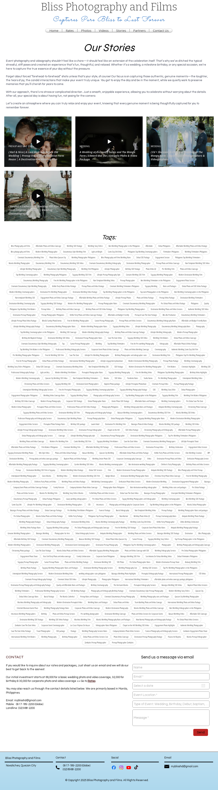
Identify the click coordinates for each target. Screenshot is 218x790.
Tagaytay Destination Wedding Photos (20, 452)
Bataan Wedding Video (176, 613)
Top (63, 343)
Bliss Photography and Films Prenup (190, 470)
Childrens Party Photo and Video (45, 481)
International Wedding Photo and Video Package (184, 602)
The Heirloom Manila (121, 585)
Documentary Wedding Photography (35, 280)
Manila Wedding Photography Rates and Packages (113, 619)
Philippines (194, 303)
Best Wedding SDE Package (195, 498)
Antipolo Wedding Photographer (111, 533)
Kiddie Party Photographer (166, 521)
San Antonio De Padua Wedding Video (159, 556)
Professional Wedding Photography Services (50, 590)
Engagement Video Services (28, 424)
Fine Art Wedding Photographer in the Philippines (70, 280)
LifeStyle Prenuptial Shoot (189, 441)
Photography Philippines (110, 406)
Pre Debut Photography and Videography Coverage (92, 527)
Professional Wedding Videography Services (71, 349)
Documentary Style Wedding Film (74, 251)
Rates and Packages (169, 286)
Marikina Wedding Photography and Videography (34, 602)
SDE (154, 389)
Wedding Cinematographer (171, 498)
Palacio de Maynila (174, 636)
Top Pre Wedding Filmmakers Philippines (182, 435)
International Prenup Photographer (181, 573)
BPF (209, 452)
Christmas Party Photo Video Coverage (167, 475)
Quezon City (199, 590)
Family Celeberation (83, 556)
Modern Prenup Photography (50, 401)
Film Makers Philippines (50, 447)
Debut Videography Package (56, 521)
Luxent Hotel (95, 424)
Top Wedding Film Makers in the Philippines (35, 349)
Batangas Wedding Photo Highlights (124, 573)
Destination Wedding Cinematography (22, 303)
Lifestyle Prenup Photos (123, 297)
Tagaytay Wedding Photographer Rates (151, 418)
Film (109, 470)
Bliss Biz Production (169, 314)
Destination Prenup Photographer (24, 314)
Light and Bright (97, 251)
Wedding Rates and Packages (98, 602)
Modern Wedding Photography (18, 481)
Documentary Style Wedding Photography (61, 268)
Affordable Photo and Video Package (23, 447)
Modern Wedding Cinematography (28, 378)
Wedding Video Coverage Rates (54, 395)
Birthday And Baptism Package (32, 337)
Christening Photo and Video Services (36, 383)
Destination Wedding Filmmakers (191, 297)
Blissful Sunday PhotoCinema (52, 320)
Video (149, 458)
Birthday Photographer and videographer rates (131, 355)
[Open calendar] (203, 685)
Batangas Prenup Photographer (154, 493)
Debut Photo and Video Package (53, 360)
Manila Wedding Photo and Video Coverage (149, 607)
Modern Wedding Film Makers (65, 372)
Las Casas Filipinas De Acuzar (80, 625)
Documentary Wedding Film (45, 263)
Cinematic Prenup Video (160, 383)
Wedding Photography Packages (30, 521)
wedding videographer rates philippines (92, 573)
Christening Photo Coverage (197, 406)
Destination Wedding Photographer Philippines (146, 435)
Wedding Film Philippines (90, 268)
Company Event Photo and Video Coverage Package (30, 487)
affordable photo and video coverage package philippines (173, 579)
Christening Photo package (21, 550)
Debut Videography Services (85, 533)
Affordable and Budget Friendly (118, 314)
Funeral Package (104, 510)
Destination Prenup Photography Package (148, 636)
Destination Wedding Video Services (61, 429)
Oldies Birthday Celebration (189, 521)
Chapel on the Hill (114, 429)
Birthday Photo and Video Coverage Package (130, 332)
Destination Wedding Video (80, 521)
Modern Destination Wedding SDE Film (86, 475)
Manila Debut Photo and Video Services (70, 550)
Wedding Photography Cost (128, 567)
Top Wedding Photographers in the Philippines (119, 291)
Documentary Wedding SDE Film (159, 412)
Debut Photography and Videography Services (37, 435)
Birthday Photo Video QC (142, 516)
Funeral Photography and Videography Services (161, 630)
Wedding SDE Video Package (59, 619)
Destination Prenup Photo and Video (169, 458)
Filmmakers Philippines (171, 251)
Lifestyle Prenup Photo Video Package (23, 320)
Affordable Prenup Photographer (189, 429)
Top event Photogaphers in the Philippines (154, 291)
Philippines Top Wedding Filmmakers (187, 257)
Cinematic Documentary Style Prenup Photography (146, 590)
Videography (164, 343)
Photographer (166, 544)
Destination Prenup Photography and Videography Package (31, 585)
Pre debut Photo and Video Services (104, 498)
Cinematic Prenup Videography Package (38, 579)
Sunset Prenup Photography (104, 320)
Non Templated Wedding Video (145, 510)
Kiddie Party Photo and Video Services (167, 452)
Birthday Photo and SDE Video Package (99, 309)
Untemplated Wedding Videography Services (38, 389)
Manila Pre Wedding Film (48, 493)
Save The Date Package (43, 550)
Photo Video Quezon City (57, 257)
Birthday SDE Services (150, 567)
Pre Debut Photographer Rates (140, 562)
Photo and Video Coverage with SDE (137, 550)
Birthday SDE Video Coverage (25, 401)
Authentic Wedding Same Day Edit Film (185, 349)
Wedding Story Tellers (95, 245)
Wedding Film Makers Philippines (195, 395)
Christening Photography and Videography (158, 429)
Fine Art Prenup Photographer (26, 360)
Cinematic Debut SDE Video (67, 579)
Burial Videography (122, 510)
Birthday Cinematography (99, 585)
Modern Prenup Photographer (187, 332)
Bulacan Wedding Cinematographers (130, 412)
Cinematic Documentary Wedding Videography (105, 263)
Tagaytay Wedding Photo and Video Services (38, 412)
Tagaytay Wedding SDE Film (81, 274)
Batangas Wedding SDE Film (130, 556)
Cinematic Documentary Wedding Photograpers (159, 441)
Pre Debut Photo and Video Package (173, 303)
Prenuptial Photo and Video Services (49, 406)
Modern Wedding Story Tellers (179, 590)
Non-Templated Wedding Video (104, 280)
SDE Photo (120, 562)
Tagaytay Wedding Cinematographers (56, 464)
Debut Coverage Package (53, 510)
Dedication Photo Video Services (130, 481)
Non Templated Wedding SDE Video (197, 263)
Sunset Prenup (137, 539)
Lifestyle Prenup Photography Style (108, 274)
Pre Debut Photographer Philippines (194, 550)
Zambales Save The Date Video (25, 625)
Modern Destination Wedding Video (61, 573)
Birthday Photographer (69, 636)
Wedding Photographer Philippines (83, 257)
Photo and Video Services (25, 493)
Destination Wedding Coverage (115, 613)
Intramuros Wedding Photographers (23, 613)
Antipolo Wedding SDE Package (161, 470)
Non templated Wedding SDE (25, 297)
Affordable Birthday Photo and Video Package (94, 297)
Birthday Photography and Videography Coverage (193, 544)
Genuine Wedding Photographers (19, 533)
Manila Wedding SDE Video (185, 412)
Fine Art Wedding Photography (196, 475)
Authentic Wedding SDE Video (198, 309)
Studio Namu (148, 378)
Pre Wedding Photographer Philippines (26, 355)
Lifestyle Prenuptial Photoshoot (136, 383)
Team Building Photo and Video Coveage (148, 602)
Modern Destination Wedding (156, 481)
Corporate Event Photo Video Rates (153, 527)
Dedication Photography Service (198, 458)
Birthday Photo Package (28, 567)
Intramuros (100, 504)
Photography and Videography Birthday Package (107, 590)
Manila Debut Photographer (196, 504)
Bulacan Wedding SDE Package (89, 539)
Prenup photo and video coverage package (43, 458)
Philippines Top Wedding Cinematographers (143, 251)
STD (89, 504)
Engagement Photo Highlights (165, 625)
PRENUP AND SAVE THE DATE (23, 146)
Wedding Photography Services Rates (94, 630)
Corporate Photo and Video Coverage (87, 607)
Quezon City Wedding (106, 452)
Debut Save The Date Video (129, 493)
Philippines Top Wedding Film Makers (23, 309)
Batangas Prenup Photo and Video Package (24, 510)
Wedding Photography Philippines (55, 274)
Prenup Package (167, 510)
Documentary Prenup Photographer (113, 435)
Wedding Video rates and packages (174, 487)
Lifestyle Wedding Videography (161, 332)
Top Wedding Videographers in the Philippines (165, 504)
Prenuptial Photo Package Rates (54, 424)
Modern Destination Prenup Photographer (131, 470)
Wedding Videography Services (165, 550)
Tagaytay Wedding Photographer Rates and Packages (60, 567)
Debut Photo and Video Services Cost (95, 636)
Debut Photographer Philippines (122, 418)
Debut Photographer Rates (97, 401)
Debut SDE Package (143, 257)
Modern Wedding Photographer (46, 251)
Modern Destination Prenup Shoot (167, 562)
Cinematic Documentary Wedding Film (31, 257)
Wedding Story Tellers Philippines (19, 366)
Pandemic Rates (132, 378)
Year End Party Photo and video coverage (57, 556)
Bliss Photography (204, 533)
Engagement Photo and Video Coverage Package (57, 297)
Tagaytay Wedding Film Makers (107, 441)
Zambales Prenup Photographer (95, 642)
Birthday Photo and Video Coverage (68, 309)
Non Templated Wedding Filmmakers (85, 378)
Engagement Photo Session (185, 280)
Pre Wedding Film (168, 268)
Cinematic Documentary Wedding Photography (57, 539)
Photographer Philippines (110, 579)
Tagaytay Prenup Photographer (28, 562)
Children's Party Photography (171, 464)
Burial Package (49, 596)
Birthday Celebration (176, 447)
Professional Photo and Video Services (127, 447)
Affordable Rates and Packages (145, 401)
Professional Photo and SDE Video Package (81, 406)
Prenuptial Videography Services (145, 585)
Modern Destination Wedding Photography (143, 360)
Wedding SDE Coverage (68, 332)
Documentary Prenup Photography (25, 498)
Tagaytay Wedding (151, 286)
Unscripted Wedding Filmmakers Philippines (186, 493)
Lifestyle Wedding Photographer (31, 268)
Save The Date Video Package (21, 630)
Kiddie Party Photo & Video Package (64, 286)
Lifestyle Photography (89, 579)
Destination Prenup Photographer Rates (88, 337)
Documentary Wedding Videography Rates (161, 320)
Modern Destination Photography (117, 607)
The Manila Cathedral (67, 596)
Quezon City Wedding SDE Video (56, 378)
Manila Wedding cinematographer (111, 464)
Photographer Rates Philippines (114, 487)
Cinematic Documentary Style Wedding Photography (28, 286)
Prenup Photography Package (184, 383)
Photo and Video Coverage (189, 268)
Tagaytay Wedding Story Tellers (158, 539)
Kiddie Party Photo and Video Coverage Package (86, 314)
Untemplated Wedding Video (192, 378)
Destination (189, 533)
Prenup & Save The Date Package (146, 314)
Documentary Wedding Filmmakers (193, 314)
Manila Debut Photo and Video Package (49, 516)
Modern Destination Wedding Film (190, 274)
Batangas (207, 481)
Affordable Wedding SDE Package (97, 447)
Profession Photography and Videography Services (35, 418)
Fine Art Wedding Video (144, 372)
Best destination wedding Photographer (142, 464)
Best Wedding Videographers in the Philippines (185, 607)
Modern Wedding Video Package (72, 470)
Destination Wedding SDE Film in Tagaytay (40, 470)
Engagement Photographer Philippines (24, 395)
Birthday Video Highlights (198, 372)
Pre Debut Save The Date (194, 401)
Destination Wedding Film (161, 355)
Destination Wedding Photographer (138, 263)
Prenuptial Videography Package (153, 573)
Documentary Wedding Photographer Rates (60, 326)
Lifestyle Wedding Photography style (83, 435)
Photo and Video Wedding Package (76, 562)
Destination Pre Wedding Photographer (53, 291)
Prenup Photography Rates (96, 418)
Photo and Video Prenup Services (64, 613)
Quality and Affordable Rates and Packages (70, 585)
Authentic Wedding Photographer (192, 625)
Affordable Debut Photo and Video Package (134, 452)
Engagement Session (162, 257)
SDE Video (118, 378)
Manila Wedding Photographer (19, 263)
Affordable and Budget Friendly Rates (194, 320)
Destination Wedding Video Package (85, 291)
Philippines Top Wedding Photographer (171, 372)
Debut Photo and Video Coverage (185, 337)
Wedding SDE (206, 366)
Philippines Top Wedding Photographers (131, 309)
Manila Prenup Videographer (197, 636)
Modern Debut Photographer (21, 406)
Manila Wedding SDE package (169, 424)
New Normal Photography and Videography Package (153, 619)
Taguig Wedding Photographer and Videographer (139, 498)
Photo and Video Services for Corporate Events (147, 613)
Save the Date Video (131, 441)
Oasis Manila (46, 475)
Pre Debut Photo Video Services (187, 619)
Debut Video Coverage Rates (28, 596)
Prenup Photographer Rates (107, 303)
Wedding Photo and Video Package (73, 481)
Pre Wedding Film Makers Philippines (80, 510)
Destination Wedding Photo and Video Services (166, 309)
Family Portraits (58, 487)
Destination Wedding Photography (48, 544)
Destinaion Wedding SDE (102, 562)
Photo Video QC (151, 268)
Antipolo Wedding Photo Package (193, 516)
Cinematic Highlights (188, 366)
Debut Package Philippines (51, 498)
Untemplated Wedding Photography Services (28, 573)
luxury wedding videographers (76, 498)
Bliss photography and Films (20, 251)
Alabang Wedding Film (193, 562)
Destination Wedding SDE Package (31, 619)
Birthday (44, 613)
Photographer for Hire (62, 533)
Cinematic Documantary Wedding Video (69, 366)
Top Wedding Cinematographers (27, 274)
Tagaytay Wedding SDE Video (137, 337)
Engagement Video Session (198, 447)
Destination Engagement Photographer (185, 481)
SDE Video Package (131, 429)
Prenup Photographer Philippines (53, 314)
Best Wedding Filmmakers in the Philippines (156, 280)
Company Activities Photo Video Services (126, 630)
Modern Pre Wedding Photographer (80, 303)
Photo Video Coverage (121, 636)
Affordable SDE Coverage (198, 613)
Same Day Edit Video (115, 251)
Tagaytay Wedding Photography (119, 372)
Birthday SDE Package (132, 268)
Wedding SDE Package (74, 245)
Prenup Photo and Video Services (130, 320)
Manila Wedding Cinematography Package (110, 521)
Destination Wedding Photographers (69, 504)
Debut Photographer (188, 389)
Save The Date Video (115, 337)
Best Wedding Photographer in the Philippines (124, 245)
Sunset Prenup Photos (51, 562)
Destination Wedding (16, 458)
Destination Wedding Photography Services (98, 567)
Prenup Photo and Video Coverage (167, 263)
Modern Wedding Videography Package (95, 332)
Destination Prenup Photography (107, 544)
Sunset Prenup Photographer (80, 343)
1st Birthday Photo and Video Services (101, 493)
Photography (200, 326)
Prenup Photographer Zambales (122, 642)
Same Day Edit (17, 504)
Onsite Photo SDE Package (120, 401)
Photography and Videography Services (106, 395)
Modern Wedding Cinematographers (21, 291)
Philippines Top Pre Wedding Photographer (190, 355)
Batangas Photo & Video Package (142, 424)
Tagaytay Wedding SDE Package (51, 303)
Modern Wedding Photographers (19, 544)
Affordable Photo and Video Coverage (48, 245)
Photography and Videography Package (98, 412)
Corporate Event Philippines (105, 556)
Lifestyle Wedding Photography (145, 326)
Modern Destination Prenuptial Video (69, 602)
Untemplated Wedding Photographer (23, 475)
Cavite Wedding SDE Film (82, 441)
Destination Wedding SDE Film (69, 412)
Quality (206, 303)
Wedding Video (62, 475)
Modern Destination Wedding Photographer (185, 418)
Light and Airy (44, 372)
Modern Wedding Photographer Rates (94, 326)
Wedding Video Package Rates (30, 527)
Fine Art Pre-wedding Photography (142, 343)
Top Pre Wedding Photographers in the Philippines (180, 567)
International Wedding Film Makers (23, 636)
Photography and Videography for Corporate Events (126, 504)
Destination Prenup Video (154, 447)
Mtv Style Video (44, 452)
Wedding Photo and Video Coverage (32, 441)
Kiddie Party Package (76, 516)
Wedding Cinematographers (171, 401)
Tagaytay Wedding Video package (57, 527)
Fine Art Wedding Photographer (78, 320)
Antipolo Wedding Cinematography (170, 406)
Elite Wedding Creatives (194, 452)
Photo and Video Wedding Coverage (137, 349)
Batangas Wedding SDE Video (172, 585)
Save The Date (74, 355)
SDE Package (118, 366)
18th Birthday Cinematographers (102, 481)
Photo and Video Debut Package (66, 452)
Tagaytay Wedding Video (121, 326)
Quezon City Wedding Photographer (187, 596)
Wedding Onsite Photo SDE (101, 458)
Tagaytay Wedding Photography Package (133, 389)
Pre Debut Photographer (22, 516)
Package (73, 630)
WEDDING (85, 146)
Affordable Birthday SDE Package (25, 539)
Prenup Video (45, 309)
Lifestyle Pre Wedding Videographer (39, 504)
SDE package (60, 630)
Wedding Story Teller (168, 389)
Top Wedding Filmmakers (116, 343)
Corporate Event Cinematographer (53, 625)
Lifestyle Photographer (112, 268)
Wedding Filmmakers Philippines (196, 251)
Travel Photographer (43, 630)
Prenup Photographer (127, 280)
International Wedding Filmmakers (137, 579)
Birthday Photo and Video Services (197, 464)
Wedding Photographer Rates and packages (193, 510)
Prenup (18, 470)
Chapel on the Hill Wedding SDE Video (136, 625)
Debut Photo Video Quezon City (116, 539)
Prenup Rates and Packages (89, 596)
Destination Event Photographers (87, 383)
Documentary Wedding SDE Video (71, 263)
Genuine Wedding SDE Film (135, 274)
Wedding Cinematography (193, 360)
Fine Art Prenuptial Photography (69, 389)
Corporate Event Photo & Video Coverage (105, 349)
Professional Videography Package (22, 372)
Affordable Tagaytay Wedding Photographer (104, 550)
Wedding (99, 343)
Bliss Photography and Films (20, 245)
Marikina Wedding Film (82, 619)
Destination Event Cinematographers (77, 544)
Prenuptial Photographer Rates (92, 372)
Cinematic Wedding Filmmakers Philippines (124, 286)
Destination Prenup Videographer (90, 429)
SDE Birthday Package (78, 590)
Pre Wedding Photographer (167, 378)
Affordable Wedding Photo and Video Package (191, 245)
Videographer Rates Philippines (106, 625)
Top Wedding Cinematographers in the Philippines (37, 332)
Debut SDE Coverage (43, 366)
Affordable (149, 245)
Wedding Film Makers (160, 337)
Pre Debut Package (198, 487)
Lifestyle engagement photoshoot (111, 360)
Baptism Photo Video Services (197, 585)
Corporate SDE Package (74, 401)
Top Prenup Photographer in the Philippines (189, 539)
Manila (106, 378)
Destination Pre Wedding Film (115, 424)
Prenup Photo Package (170, 360)
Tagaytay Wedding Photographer (162, 274)
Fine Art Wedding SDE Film (54, 355)
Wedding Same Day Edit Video (140, 521)
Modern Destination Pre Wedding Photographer (145, 366)
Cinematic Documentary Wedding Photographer (139, 303)
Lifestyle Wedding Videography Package (26, 326)
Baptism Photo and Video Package (75, 458)
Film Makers (171, 366)
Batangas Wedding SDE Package (168, 533)
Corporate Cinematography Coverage (129, 458)
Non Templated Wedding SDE (99, 366)
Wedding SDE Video (192, 424)
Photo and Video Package (145, 297)
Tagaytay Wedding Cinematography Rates (100, 389)
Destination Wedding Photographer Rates (135, 475)
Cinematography (160, 349)
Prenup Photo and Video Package (93, 286)
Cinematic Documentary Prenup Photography (120, 596)
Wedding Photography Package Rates (56, 607)
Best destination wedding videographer (143, 487)
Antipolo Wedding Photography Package (184, 527)
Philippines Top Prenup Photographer (101, 516)
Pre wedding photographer (90, 613)
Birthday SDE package (78, 424)
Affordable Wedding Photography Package (23, 464)
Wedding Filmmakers (22, 590)
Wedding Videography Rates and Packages (138, 406)
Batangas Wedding (42, 533)
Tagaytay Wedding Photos (79, 395)
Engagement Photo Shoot (28, 556)
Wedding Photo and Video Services (140, 533)
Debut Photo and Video (121, 602)
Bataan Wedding (88, 452)
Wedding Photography (48, 636)
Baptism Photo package (112, 383)
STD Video (202, 573)
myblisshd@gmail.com (28, 700)
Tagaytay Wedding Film (170, 395)
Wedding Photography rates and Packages (155, 596)
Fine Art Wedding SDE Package (125, 527)
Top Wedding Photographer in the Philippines (141, 395)
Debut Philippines (164, 245)
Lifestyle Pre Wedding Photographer (97, 355)
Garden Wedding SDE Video (83, 464)
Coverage (62, 435)
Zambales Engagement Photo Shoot (195, 630)
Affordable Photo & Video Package (185, 343)
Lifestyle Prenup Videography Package (30, 429)
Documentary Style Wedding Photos (69, 418)
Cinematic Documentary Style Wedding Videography (38, 343)
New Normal (123, 516)
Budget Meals (110, 475)
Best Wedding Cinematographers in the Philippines (191, 291)
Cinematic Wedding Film (72, 447)
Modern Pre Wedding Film (59, 441)
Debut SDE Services (95, 470)
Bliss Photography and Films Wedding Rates (116, 257)
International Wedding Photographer (82, 360)
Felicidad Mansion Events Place (27, 607)
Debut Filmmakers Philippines (187, 556)
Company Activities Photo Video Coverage (84, 487)
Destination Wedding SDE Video (59, 337)
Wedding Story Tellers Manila (73, 493)
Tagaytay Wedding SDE (63, 383)
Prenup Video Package (167, 297)
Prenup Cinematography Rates (166, 516)
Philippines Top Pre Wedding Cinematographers (139, 544)
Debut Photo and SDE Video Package (194, 286)
